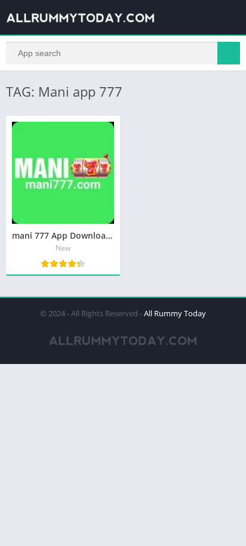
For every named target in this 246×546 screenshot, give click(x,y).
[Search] (228, 53)
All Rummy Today (175, 313)
